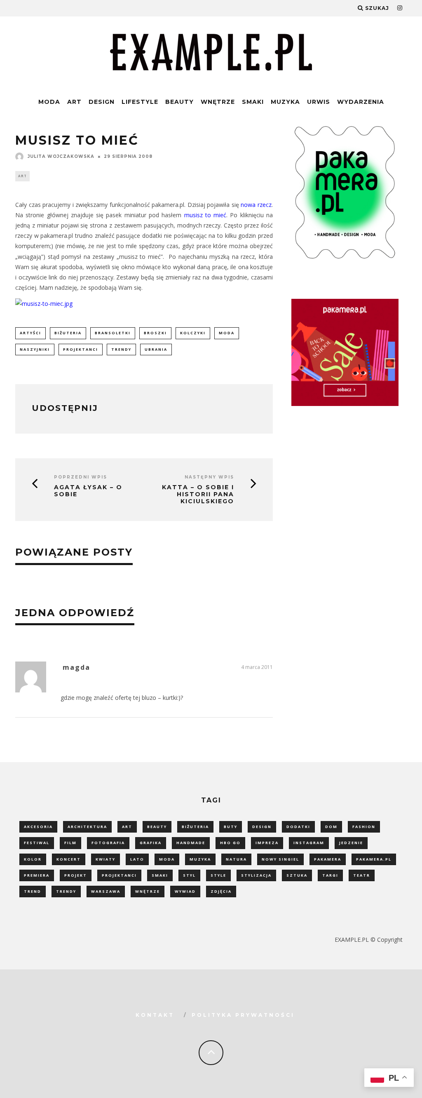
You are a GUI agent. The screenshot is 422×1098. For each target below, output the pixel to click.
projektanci (80, 349)
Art (74, 102)
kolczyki (193, 333)
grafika (151, 842)
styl (189, 875)
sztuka (296, 875)
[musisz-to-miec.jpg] (44, 303)
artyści (30, 333)
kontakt (155, 1015)
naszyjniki (35, 349)
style (218, 875)
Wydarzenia (360, 102)
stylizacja (256, 875)
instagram (308, 842)
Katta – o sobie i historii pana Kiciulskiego (198, 494)
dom (331, 826)
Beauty (179, 102)
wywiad (185, 891)
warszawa (105, 891)
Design (102, 102)
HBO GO (230, 842)
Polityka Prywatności (243, 1015)
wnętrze (147, 891)
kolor (33, 859)
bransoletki (113, 333)
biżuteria (68, 333)
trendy (121, 349)
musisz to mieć (205, 215)
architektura (87, 826)
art (127, 826)
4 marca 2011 (257, 667)
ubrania (156, 349)
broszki (155, 333)
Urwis (318, 102)
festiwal (36, 842)
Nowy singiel (280, 859)
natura (236, 859)
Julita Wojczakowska (61, 156)
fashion (363, 826)
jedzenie (351, 842)
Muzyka (285, 102)
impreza (267, 842)
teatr (361, 875)
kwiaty (105, 859)
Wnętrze (218, 102)
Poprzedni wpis (80, 477)
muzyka (200, 859)
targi (330, 875)
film (70, 842)
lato (137, 859)
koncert (68, 859)
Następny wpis (209, 477)
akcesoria (38, 826)
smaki (160, 875)
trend (32, 891)
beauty (157, 826)
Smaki (253, 102)
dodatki (298, 826)
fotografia (108, 842)
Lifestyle (140, 102)
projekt (75, 875)
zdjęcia (221, 891)
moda (226, 333)
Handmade (190, 842)
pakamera (327, 859)
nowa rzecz (256, 205)
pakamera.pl (374, 859)
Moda (49, 102)
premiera (36, 875)
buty (230, 826)
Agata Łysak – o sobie (88, 491)
